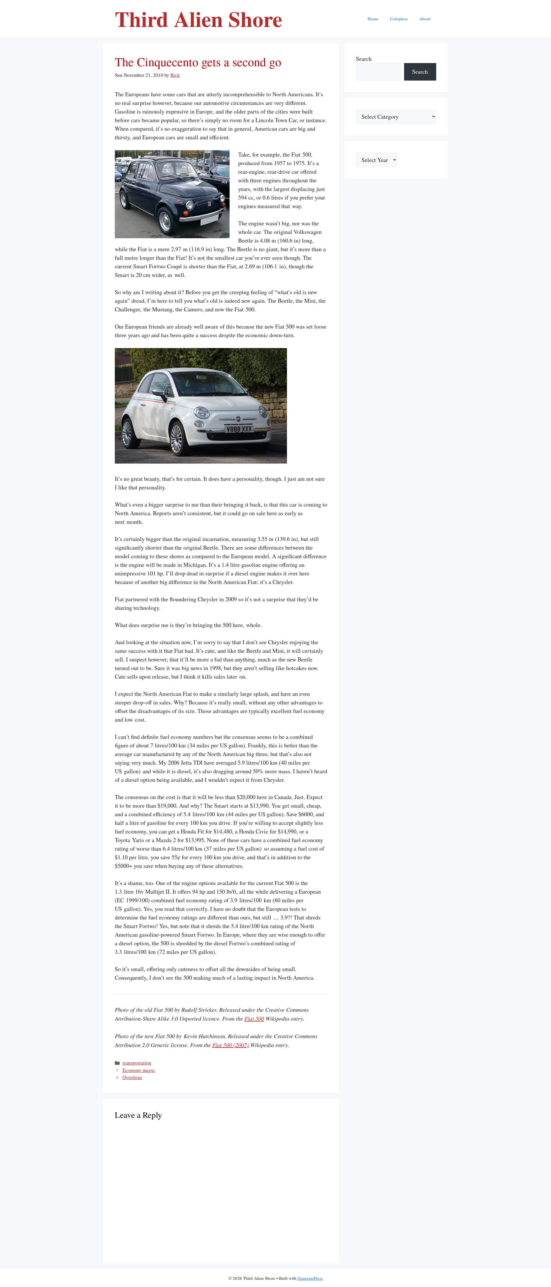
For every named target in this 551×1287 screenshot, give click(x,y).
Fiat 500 (254, 1018)
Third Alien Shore (198, 18)
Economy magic (139, 1070)
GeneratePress (310, 1278)
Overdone (132, 1077)
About (424, 19)
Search (364, 59)
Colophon (399, 19)
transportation (137, 1062)
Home (373, 19)
